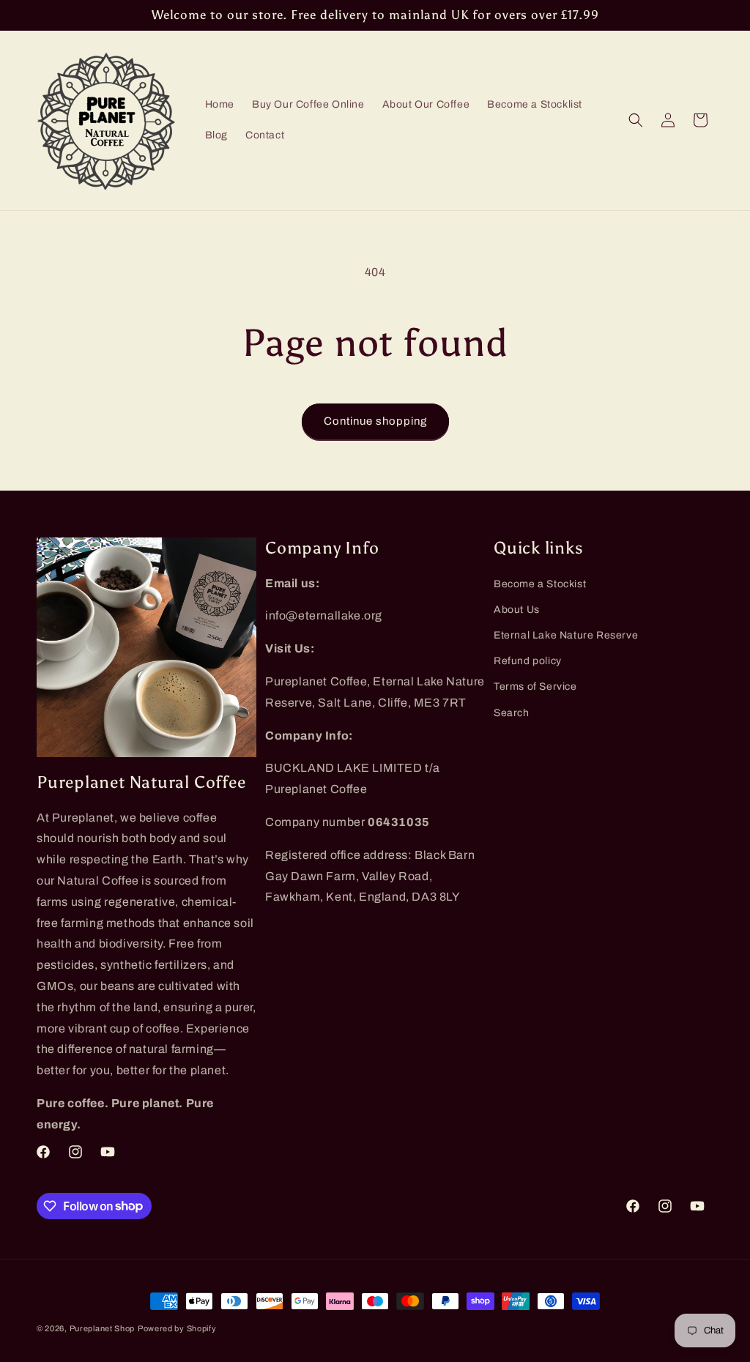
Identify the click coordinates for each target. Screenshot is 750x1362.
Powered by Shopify (177, 1328)
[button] (636, 120)
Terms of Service (535, 686)
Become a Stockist (540, 583)
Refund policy (528, 660)
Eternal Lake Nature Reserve (566, 635)
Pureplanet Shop (102, 1328)
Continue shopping (375, 421)
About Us (517, 609)
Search (512, 712)
